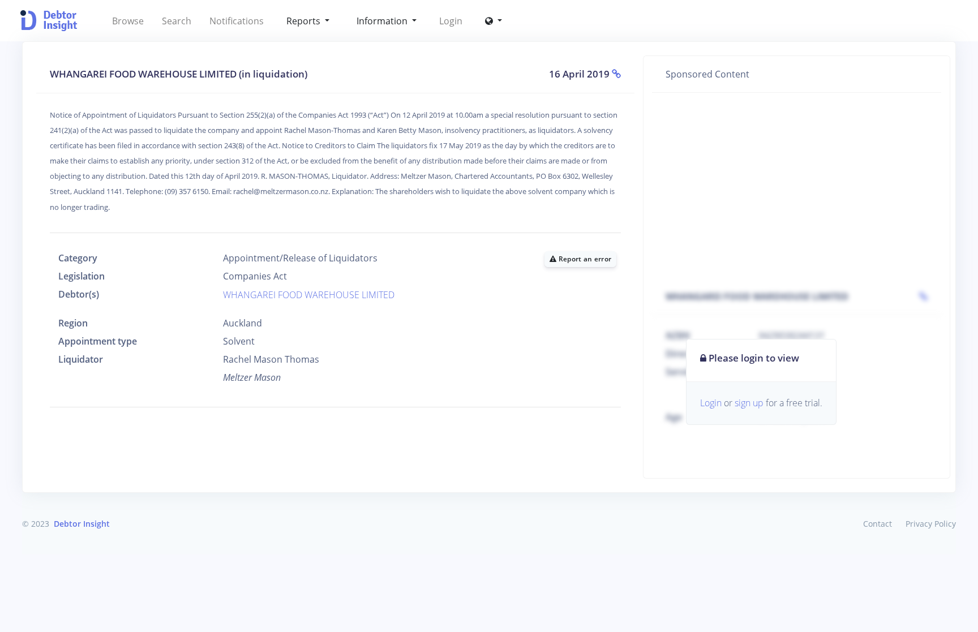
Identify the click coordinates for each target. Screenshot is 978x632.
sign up (749, 403)
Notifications (236, 21)
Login (450, 21)
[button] (493, 21)
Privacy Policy (931, 523)
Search (176, 21)
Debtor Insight (82, 523)
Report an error (583, 259)
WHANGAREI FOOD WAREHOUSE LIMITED (308, 295)
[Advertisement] (797, 185)
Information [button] (383, 21)
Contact (877, 523)
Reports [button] (304, 21)
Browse (128, 21)
